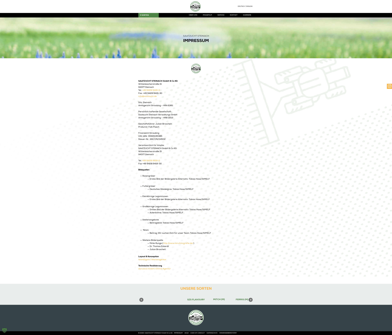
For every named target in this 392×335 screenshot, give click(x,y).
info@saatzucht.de (147, 97)
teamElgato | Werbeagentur (152, 260)
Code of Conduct (197, 333)
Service (220, 15)
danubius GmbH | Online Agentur (154, 269)
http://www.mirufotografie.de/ (178, 243)
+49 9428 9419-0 (151, 90)
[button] (4, 330)
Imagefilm (207, 15)
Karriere (247, 15)
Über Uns (193, 15)
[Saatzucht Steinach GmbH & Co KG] (195, 6)
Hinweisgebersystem (228, 333)
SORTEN (145, 15)
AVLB (186, 333)
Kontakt (234, 15)
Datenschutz (212, 333)
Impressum (178, 333)
